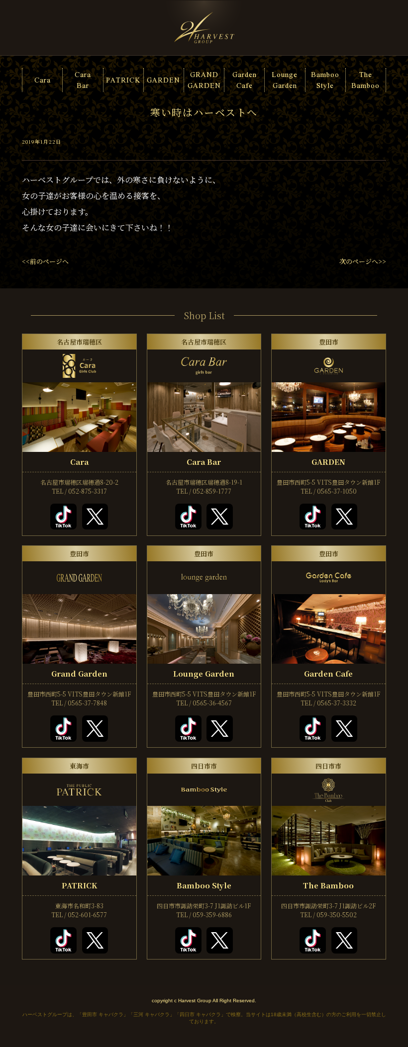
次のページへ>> (362, 261)
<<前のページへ (45, 261)
